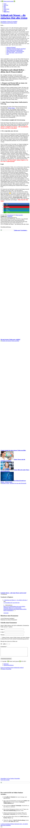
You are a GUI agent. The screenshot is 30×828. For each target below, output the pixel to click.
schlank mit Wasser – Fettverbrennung (15, 51)
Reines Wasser (11, 108)
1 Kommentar (10, 215)
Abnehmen (9, 216)
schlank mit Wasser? (11, 47)
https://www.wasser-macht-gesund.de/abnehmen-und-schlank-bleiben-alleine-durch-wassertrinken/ (15, 609)
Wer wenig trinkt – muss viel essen (14, 52)
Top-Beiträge (4, 21)
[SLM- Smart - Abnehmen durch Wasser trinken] (9, 22)
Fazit (7, 54)
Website (2, 634)
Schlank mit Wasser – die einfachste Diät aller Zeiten (14, 16)
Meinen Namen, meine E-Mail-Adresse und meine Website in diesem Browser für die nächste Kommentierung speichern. (15, 638)
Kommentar (4, 646)
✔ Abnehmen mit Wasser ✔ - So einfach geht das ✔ (15, 600)
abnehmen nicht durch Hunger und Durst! (16, 48)
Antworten (5, 612)
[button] (6, 204)
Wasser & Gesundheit (12, 21)
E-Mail (3, 632)
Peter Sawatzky (19, 215)
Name (2, 629)
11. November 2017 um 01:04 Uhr (11, 602)
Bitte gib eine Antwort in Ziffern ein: (9, 641)
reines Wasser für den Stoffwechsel (14, 50)
